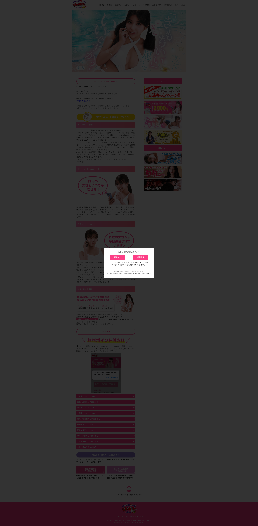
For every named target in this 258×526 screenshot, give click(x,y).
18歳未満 (140, 257)
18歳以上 (117, 257)
